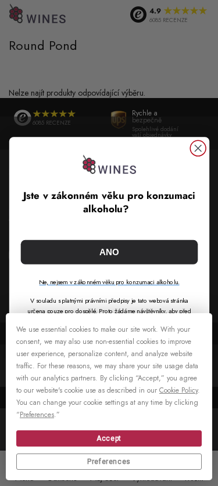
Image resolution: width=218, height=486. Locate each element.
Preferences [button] (37, 414)
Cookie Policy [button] (178, 390)
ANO (109, 252)
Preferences (109, 462)
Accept (109, 438)
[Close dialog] (198, 148)
